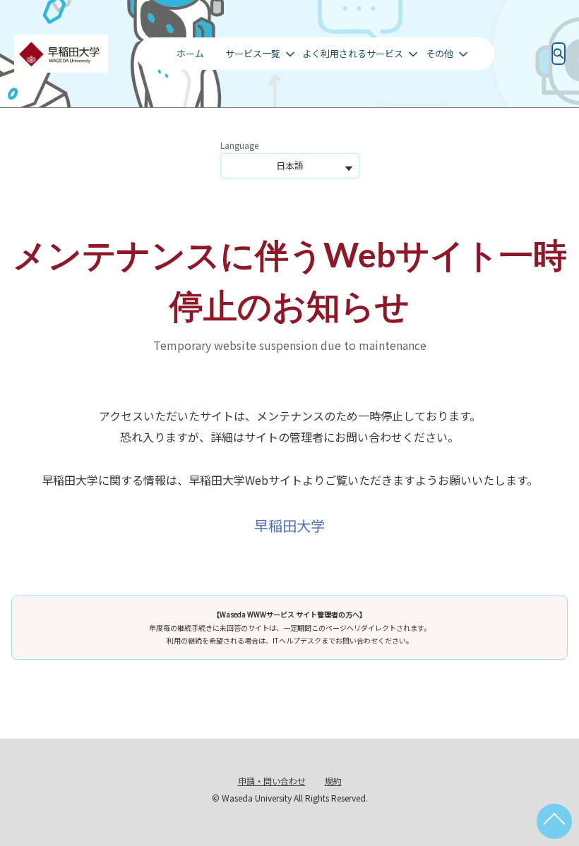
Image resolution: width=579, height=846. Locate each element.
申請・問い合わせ (272, 781)
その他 (439, 53)
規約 (333, 781)
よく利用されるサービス (352, 53)
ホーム (190, 53)
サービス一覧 (252, 53)
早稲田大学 (289, 525)
